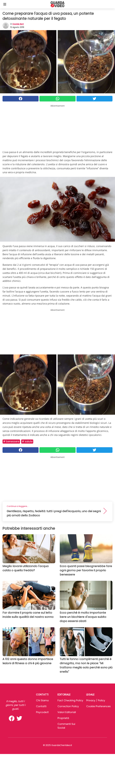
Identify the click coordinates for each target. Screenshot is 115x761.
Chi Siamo (42, 700)
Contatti (41, 706)
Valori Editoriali (67, 712)
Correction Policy (68, 706)
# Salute (27, 441)
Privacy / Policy (95, 700)
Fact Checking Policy (70, 700)
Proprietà (63, 718)
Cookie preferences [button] (98, 706)
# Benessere (11, 441)
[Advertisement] (57, 127)
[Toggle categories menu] (5, 4)
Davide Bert (18, 24)
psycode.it (42, 712)
